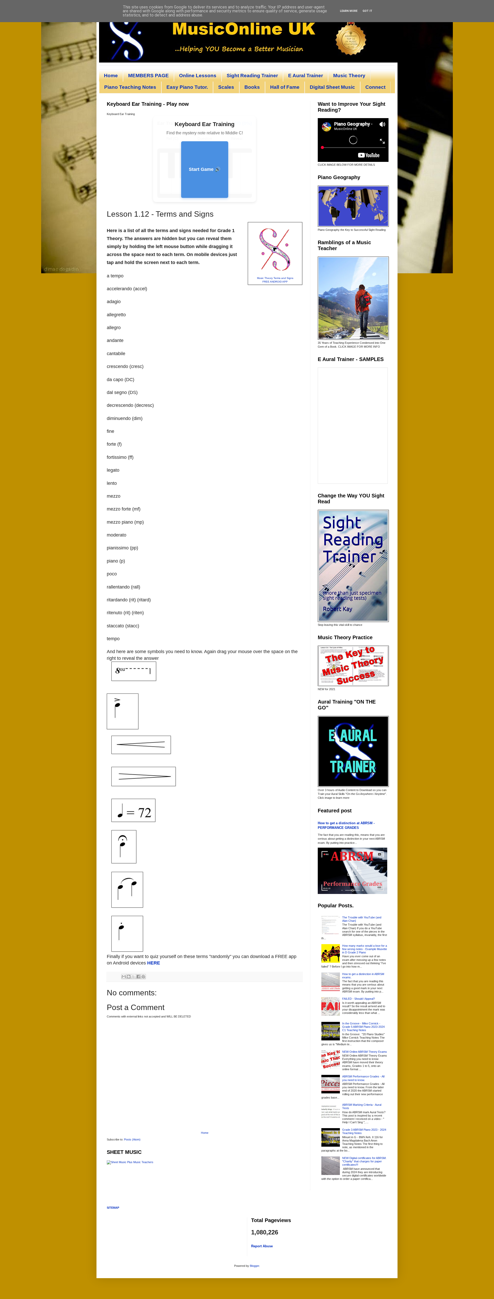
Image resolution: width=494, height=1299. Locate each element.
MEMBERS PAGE (148, 75)
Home (111, 75)
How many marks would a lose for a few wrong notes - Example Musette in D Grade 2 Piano (364, 949)
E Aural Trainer (305, 75)
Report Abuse (262, 1246)
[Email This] (123, 976)
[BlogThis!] (128, 976)
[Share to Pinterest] (143, 976)
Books (252, 87)
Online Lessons (197, 75)
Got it (367, 11)
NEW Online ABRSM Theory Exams (364, 1051)
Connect (375, 87)
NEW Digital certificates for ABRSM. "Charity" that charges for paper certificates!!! (364, 1161)
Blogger (254, 1265)
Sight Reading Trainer (252, 75)
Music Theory (349, 75)
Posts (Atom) (132, 1139)
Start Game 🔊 (204, 169)
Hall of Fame (284, 87)
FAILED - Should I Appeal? (358, 998)
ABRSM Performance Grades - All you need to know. (363, 1078)
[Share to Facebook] (138, 976)
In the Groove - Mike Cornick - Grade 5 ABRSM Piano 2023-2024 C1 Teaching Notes (363, 1027)
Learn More (348, 11)
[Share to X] (133, 976)
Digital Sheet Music (332, 87)
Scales (226, 87)
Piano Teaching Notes (130, 87)
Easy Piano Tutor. (187, 87)
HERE (153, 963)
